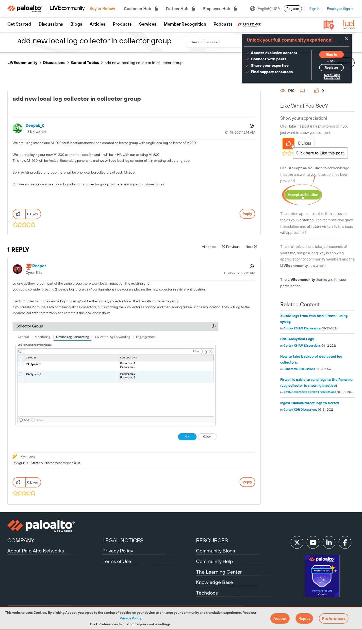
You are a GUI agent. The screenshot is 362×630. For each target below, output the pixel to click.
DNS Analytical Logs (297, 339)
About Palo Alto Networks (35, 550)
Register (292, 9)
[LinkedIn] (329, 542)
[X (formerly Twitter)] (297, 542)
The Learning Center (219, 572)
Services (147, 24)
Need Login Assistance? (332, 76)
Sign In (314, 9)
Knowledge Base (214, 582)
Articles (97, 24)
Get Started (19, 24)
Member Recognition (185, 24)
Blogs (76, 24)
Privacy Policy (130, 618)
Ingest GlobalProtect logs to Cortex (309, 403)
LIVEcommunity (22, 62)
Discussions (51, 24)
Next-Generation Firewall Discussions (309, 392)
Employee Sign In (340, 9)
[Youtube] (313, 542)
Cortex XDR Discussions (300, 409)
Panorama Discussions (299, 369)
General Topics (85, 62)
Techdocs (207, 593)
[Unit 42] (249, 24)
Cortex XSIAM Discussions (302, 328)
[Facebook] (345, 542)
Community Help (214, 561)
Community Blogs (215, 550)
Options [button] (251, 125)
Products (122, 24)
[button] (280, 618)
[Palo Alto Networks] (54, 526)
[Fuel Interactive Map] (329, 24)
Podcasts (223, 24)
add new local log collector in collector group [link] (143, 62)
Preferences (334, 618)
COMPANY (20, 540)
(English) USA (268, 8)
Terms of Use (116, 561)
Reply (247, 214)
